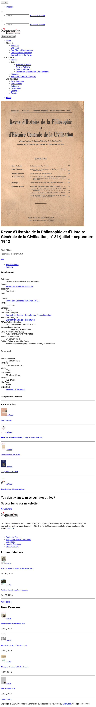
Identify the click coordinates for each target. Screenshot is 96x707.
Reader (14, 60)
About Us (15, 45)
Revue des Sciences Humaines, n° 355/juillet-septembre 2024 (21, 437)
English (4, 2)
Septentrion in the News (21, 55)
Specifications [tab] (12, 264)
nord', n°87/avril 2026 (8, 688)
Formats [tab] (9, 267)
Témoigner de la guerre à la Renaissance (14, 667)
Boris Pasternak (6, 420)
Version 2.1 (11, 389)
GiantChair (67, 704)
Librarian (14, 74)
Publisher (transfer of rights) (23, 76)
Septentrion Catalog (14, 315)
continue (10, 528)
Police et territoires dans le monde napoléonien (17, 568)
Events (14, 93)
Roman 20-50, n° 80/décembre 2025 (13, 623)
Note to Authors (23, 67)
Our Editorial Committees (22, 50)
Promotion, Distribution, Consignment (32, 72)
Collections (16, 88)
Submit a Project (23, 69)
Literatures (30, 315)
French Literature (44, 315)
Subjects (15, 86)
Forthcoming (16, 83)
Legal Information (13, 544)
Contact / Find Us (13, 537)
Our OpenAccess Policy (21, 52)
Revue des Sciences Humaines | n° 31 (22, 301)
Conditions (10, 542)
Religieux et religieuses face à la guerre (14, 590)
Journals (14, 91)
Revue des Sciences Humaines (19, 286)
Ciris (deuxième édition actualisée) (12, 489)
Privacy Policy (12, 547)
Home (8, 41)
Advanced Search (37, 15)
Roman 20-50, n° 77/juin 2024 (10, 455)
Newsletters (6, 509)
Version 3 (21, 389)
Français (9, 7)
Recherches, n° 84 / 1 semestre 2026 (14, 645)
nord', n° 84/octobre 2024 (9, 472)
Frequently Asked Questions (18, 539)
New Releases (17, 81)
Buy (2, 259)
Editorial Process (23, 64)
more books (6, 602)
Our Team (15, 48)
